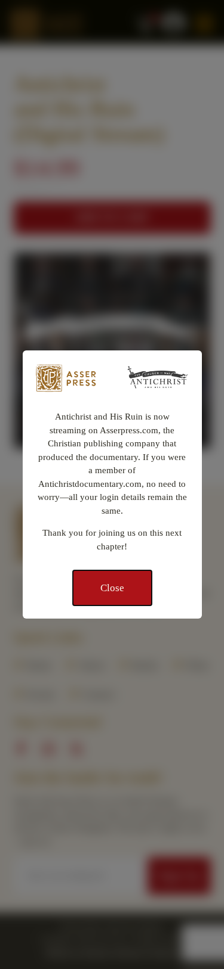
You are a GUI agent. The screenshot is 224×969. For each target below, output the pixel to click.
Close (112, 588)
